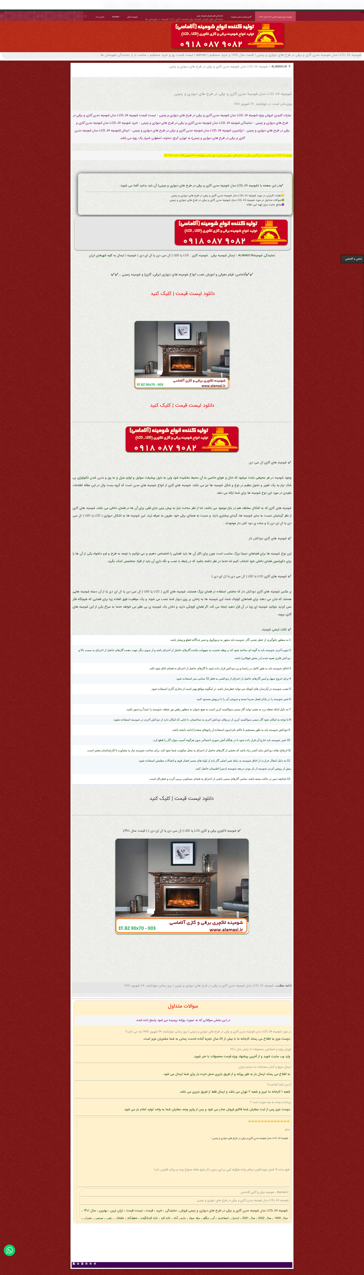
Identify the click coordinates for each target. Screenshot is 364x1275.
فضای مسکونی (191, 778)
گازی (195, 255)
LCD (186, 255)
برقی (214, 255)
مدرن (100, 478)
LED (176, 255)
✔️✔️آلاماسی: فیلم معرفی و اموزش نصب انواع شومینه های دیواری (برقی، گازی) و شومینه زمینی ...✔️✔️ (182, 275)
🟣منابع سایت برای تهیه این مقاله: (265, 205)
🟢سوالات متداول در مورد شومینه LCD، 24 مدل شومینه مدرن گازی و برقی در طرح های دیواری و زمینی (227, 200)
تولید (248, 709)
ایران (92, 255)
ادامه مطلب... (282, 986)
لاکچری (221, 831)
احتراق (167, 650)
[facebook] (73, 1264)
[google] (82, 1264)
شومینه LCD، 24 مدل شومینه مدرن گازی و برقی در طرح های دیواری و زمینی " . (249, 1138)
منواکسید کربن (224, 709)
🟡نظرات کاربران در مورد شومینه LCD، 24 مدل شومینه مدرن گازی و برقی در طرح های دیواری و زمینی (227, 195)
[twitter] (77, 1264)
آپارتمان (263, 688)
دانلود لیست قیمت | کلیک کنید (183, 293)
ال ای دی (146, 255)
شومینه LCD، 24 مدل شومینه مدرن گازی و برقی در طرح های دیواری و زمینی (237, 1210)
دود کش (247, 523)
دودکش (258, 538)
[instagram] (90, 1264)
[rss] (86, 1264)
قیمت (141, 831)
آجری (278, 650)
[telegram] (94, 1264)
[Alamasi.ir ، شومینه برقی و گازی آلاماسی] (228, 49)
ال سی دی (163, 255)
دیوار (178, 599)
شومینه (222, 255)
